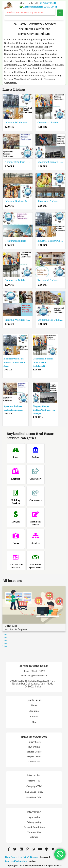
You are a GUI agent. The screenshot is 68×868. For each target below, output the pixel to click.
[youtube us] (40, 849)
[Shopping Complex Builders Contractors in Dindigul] (50, 146)
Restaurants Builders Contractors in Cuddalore (18, 240)
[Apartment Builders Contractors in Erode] (18, 146)
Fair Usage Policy (34, 792)
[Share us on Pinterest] (27, 849)
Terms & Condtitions (34, 827)
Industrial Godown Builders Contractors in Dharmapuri (18, 201)
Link (4, 634)
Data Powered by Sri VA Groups (21, 857)
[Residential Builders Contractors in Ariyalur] (50, 264)
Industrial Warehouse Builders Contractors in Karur (18, 122)
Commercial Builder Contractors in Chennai (18, 280)
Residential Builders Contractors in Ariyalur (50, 280)
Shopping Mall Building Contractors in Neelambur (50, 319)
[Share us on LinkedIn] (21, 849)
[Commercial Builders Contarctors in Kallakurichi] (50, 106)
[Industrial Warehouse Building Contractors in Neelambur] (18, 303)
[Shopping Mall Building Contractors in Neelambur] (50, 303)
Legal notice (34, 817)
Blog (34, 722)
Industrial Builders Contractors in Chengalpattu (50, 240)
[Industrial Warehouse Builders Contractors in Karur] (18, 106)
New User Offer (34, 797)
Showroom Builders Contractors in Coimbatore (50, 201)
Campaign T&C (34, 786)
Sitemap (34, 837)
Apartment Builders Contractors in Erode (18, 162)
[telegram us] (52, 849)
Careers (34, 716)
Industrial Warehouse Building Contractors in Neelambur (18, 319)
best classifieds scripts (16, 861)
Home (34, 705)
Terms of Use (34, 832)
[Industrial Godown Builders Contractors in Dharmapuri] (18, 185)
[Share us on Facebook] (9, 849)
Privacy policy (34, 822)
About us (34, 711)
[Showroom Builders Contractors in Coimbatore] (50, 185)
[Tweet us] (14, 849)
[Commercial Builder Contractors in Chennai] (18, 264)
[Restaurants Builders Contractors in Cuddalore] (18, 224)
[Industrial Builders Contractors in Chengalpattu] (50, 224)
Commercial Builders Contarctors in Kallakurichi (50, 122)
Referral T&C (34, 781)
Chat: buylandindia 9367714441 (40, 6)
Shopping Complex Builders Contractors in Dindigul (50, 162)
